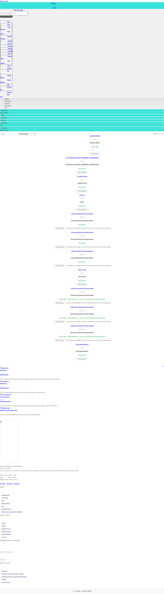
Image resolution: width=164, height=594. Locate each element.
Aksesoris (10, 46)
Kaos (8, 24)
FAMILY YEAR (82, 183)
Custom (9, 68)
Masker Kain (6, 57)
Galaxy (82, 202)
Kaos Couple (82, 276)
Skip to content (4, 1)
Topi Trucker (5, 62)
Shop (8, 22)
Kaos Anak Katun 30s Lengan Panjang (82, 239)
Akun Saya (5, 95)
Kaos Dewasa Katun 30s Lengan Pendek (82, 332)
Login (54, 7)
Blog (8, 85)
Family (94, 139)
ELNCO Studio (86, 591)
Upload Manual (5, 81)
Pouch (9, 53)
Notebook (10, 51)
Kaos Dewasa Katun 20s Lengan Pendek (82, 295)
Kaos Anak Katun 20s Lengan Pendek (82, 220)
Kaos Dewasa (5, 28)
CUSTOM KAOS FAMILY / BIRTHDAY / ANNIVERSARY (82, 164)
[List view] (14, 134)
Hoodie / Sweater (6, 37)
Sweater (9, 43)
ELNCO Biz (5, 88)
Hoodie (10, 41)
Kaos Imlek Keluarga (82, 351)
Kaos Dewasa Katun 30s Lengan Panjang (82, 314)
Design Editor (6, 76)
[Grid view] (9, 134)
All (163, 134)
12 (158, 134)
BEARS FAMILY (95, 142)
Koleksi (9, 92)
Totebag (10, 48)
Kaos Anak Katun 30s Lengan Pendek (82, 258)
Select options (95, 153)
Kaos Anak (5, 32)
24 (160, 134)
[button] (6, 17)
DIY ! (4, 72)
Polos (8, 65)
